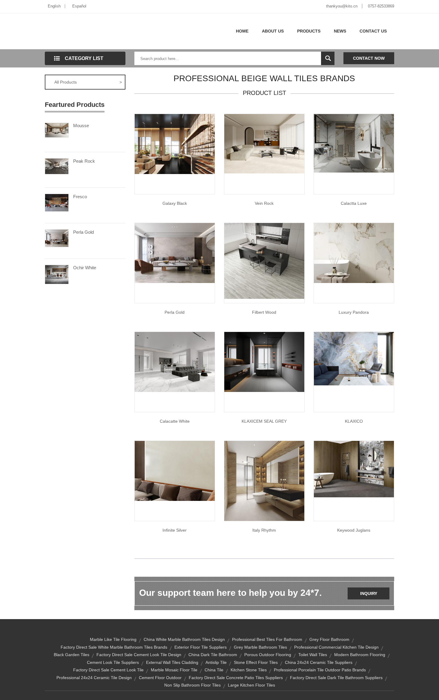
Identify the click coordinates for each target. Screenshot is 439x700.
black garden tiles (71, 654)
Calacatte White (175, 421)
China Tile (214, 669)
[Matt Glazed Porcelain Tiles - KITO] (264, 143)
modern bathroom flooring (359, 654)
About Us (273, 31)
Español (79, 6)
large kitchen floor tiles (251, 685)
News (340, 31)
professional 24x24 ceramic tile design (94, 677)
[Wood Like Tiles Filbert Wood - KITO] (264, 260)
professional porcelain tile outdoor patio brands (320, 669)
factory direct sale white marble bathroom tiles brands (114, 647)
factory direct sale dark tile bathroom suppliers (336, 677)
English (54, 6)
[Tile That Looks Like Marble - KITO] (175, 252)
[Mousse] (56, 129)
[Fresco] (56, 202)
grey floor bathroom (329, 639)
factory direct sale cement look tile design (138, 654)
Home (242, 31)
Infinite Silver (174, 530)
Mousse (81, 125)
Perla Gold (83, 232)
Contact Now (369, 58)
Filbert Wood (264, 312)
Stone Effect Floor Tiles (256, 662)
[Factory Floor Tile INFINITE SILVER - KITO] (175, 470)
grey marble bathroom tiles (260, 647)
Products (308, 31)
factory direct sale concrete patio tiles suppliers (236, 677)
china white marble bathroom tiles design (184, 639)
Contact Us (373, 31)
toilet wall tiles (312, 654)
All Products (88, 82)
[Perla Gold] (56, 237)
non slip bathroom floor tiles (192, 685)
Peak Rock (84, 161)
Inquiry (368, 593)
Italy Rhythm (264, 530)
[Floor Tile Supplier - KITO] (264, 480)
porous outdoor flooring (267, 654)
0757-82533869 (381, 6)
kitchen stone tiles (249, 669)
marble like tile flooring (113, 639)
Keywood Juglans (353, 530)
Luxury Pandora (354, 312)
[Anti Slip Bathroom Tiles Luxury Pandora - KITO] (354, 252)
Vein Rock (264, 203)
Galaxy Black (174, 203)
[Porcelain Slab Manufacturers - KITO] (264, 361)
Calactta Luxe (354, 203)
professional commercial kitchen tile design (336, 647)
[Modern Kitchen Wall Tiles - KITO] (175, 361)
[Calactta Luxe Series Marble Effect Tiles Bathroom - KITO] (354, 143)
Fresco (80, 196)
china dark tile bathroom (212, 654)
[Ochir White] (56, 274)
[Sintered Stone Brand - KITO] (354, 358)
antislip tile (216, 662)
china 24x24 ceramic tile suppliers (318, 662)
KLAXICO (354, 421)
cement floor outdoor (160, 677)
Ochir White (84, 267)
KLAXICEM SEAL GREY (264, 421)
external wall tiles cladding (172, 662)
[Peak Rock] (56, 165)
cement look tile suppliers (113, 662)
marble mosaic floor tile (174, 669)
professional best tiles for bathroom (267, 639)
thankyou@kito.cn (341, 6)
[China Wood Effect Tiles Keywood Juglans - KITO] (354, 468)
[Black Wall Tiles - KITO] (175, 143)
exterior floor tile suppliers (200, 647)
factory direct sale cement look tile (108, 669)
